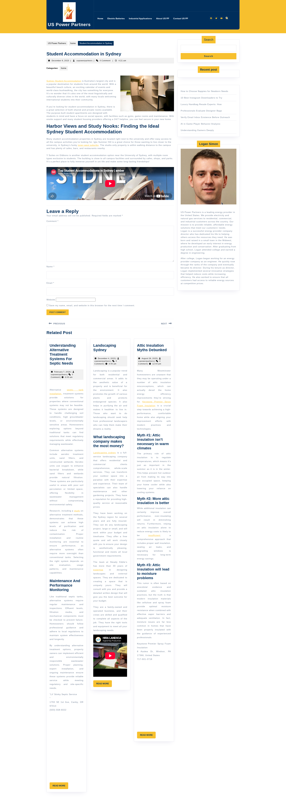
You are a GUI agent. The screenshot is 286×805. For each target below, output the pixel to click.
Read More (60, 786)
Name (50, 266)
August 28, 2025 (149, 358)
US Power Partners (69, 24)
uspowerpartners (85, 61)
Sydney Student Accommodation (63, 81)
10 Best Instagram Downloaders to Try (201, 98)
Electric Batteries (116, 18)
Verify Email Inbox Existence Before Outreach (205, 117)
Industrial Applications (140, 18)
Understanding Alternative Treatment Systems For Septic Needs (63, 354)
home (73, 43)
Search (208, 39)
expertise (98, 570)
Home (100, 18)
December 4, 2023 (106, 358)
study (77, 511)
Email (50, 283)
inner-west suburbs (88, 145)
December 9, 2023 (60, 61)
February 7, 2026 (62, 372)
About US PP (162, 18)
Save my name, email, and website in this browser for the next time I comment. (92, 305)
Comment (52, 221)
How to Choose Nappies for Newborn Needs (204, 91)
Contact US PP (180, 18)
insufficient (154, 535)
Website (50, 299)
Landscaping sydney (104, 452)
